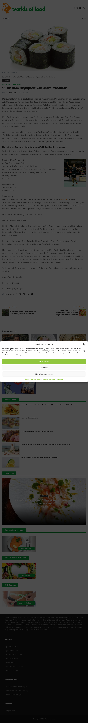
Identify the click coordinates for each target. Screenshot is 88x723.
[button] (84, 344)
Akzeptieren (44, 361)
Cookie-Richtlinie (30, 379)
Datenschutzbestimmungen (46, 379)
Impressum (59, 379)
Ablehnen (44, 368)
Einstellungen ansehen (44, 374)
